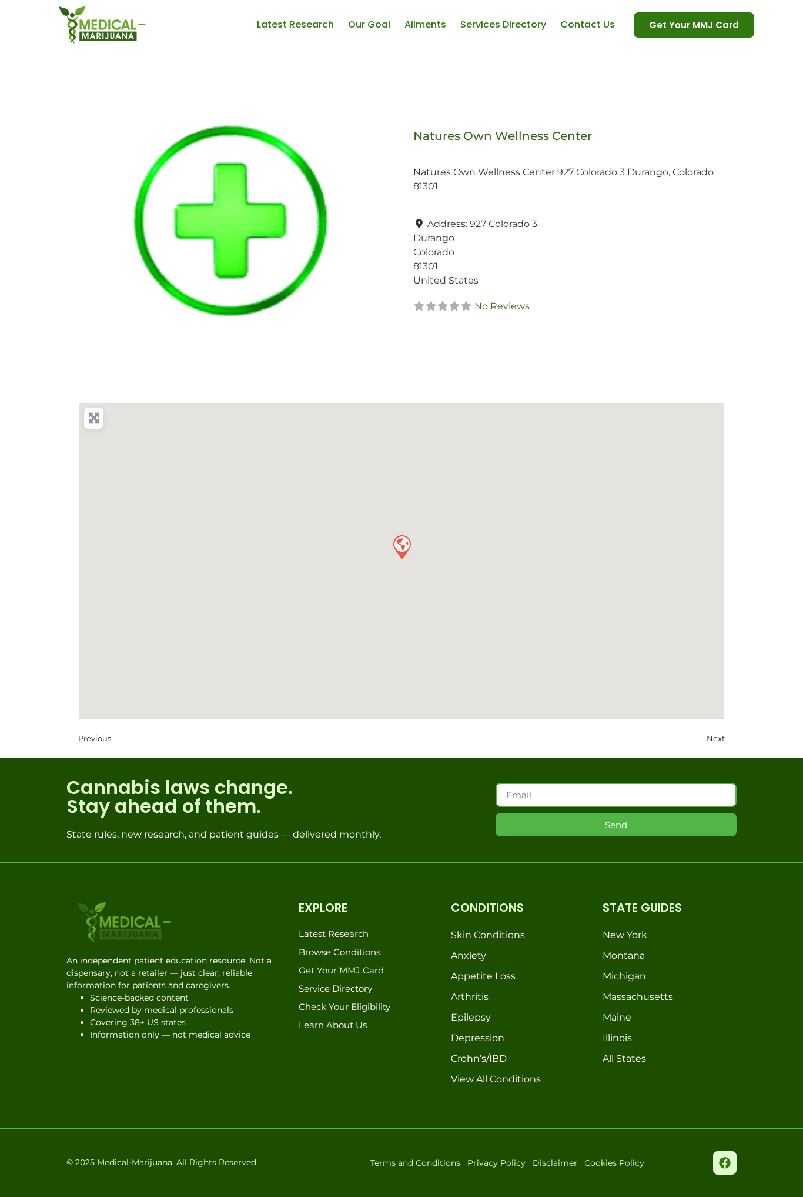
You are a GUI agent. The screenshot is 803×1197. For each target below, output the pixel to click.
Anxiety (468, 955)
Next (716, 738)
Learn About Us (333, 1025)
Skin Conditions (488, 935)
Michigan (624, 976)
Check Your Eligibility (344, 1006)
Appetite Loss (483, 976)
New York (625, 935)
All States (624, 1058)
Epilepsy (471, 1017)
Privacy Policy (496, 1163)
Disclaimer (555, 1163)
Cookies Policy (614, 1163)
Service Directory (335, 988)
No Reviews (502, 306)
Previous (94, 738)
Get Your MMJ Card (341, 970)
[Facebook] (725, 1163)
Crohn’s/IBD (479, 1058)
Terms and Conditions (415, 1163)
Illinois (617, 1037)
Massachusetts (638, 996)
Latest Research (295, 24)
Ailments (425, 24)
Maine (617, 1017)
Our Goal (369, 24)
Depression (477, 1037)
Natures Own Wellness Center (502, 136)
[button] (401, 546)
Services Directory (503, 24)
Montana (624, 955)
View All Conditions (496, 1079)
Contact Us (587, 24)
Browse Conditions (339, 952)
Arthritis (470, 996)
